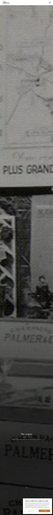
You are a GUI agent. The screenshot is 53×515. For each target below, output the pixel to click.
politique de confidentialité (44, 507)
